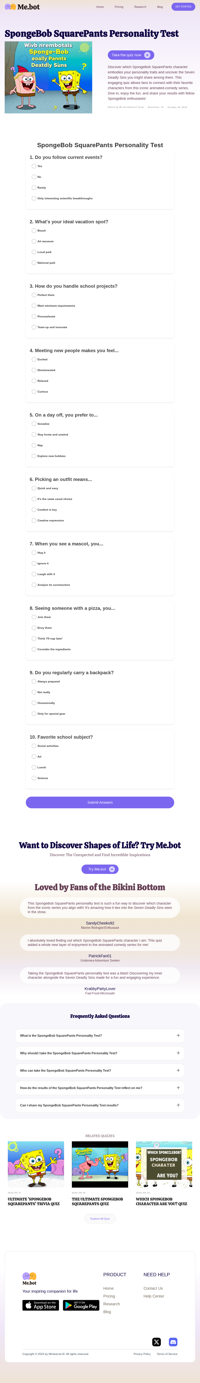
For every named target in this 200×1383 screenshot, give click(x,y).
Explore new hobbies (52, 456)
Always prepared (49, 681)
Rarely (42, 187)
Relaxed (43, 380)
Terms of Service (167, 1354)
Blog (107, 1312)
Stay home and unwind (53, 434)
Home (108, 1288)
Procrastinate (46, 316)
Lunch (42, 767)
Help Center (154, 1296)
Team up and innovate (52, 327)
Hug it (42, 552)
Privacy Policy (142, 1354)
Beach (42, 230)
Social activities (48, 745)
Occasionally (46, 702)
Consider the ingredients (54, 649)
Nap (40, 445)
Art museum (46, 241)
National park (46, 262)
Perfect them (46, 295)
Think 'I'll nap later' (50, 638)
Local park (45, 252)
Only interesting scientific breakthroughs (65, 198)
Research (111, 1304)
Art (39, 756)
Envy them (45, 627)
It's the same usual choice (55, 498)
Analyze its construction (54, 584)
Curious (43, 391)
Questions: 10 (156, 107)
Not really (44, 692)
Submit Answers (100, 802)
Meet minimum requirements (56, 305)
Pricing (109, 1296)
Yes (40, 166)
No (39, 176)
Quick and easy (48, 488)
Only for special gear (51, 713)
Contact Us (153, 1288)
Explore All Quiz (100, 1218)
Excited (42, 359)
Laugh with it (46, 574)
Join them (44, 617)
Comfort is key (47, 509)
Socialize (43, 423)
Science (43, 778)
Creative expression (51, 520)
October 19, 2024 (177, 107)
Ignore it (43, 563)
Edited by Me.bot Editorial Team (126, 107)
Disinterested (46, 370)
